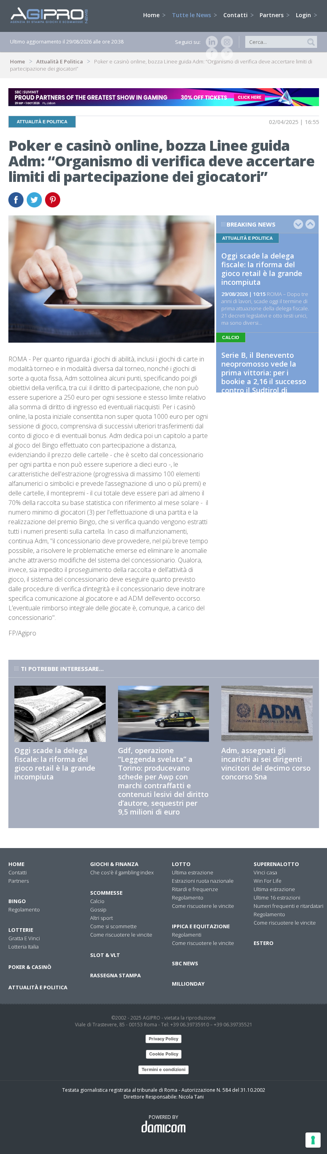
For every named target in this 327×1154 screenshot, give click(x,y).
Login (304, 15)
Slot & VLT (105, 955)
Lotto (181, 864)
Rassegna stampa (115, 975)
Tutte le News (192, 15)
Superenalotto (276, 864)
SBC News (185, 963)
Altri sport (101, 917)
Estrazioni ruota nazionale (203, 880)
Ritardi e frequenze (195, 889)
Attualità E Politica (59, 61)
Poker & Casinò (29, 967)
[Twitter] (225, 54)
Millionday (188, 983)
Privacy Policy (163, 1039)
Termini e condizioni (163, 1069)
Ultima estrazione (192, 872)
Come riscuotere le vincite (121, 934)
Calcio (97, 901)
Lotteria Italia (23, 946)
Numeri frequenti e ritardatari (288, 905)
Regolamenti (186, 934)
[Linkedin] (210, 42)
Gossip (98, 909)
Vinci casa (265, 872)
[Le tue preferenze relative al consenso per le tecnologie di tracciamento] (313, 1140)
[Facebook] (210, 54)
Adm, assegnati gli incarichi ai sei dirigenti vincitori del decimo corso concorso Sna (266, 763)
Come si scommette (113, 926)
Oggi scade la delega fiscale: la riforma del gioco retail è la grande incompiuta (261, 269)
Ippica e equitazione (201, 926)
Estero (264, 943)
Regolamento (24, 909)
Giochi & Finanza (114, 864)
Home (152, 15)
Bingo (17, 901)
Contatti (236, 15)
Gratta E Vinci (24, 938)
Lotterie (20, 929)
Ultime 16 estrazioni (277, 897)
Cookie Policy (163, 1054)
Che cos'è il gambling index (122, 872)
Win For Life (268, 880)
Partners (272, 15)
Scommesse (106, 892)
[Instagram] (225, 42)
